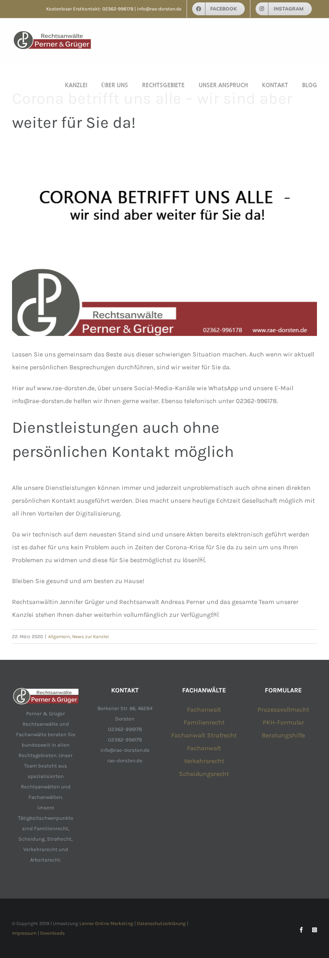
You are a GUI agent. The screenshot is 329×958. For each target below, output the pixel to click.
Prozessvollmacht (283, 709)
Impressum (24, 933)
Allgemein (59, 636)
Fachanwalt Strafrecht (204, 735)
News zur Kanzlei (90, 636)
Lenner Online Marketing (106, 923)
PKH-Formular (283, 722)
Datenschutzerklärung (161, 923)
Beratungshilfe (283, 735)
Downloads (52, 933)
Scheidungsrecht (204, 774)
